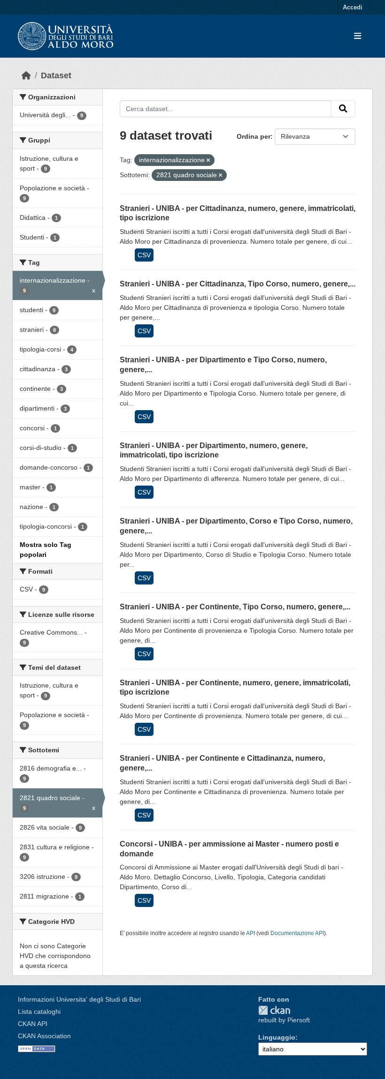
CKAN (274, 1010)
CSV (144, 255)
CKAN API (32, 1023)
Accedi (352, 7)
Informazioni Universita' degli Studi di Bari (79, 999)
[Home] (26, 75)
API (250, 933)
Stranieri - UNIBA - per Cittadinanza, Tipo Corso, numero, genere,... (237, 284)
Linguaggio (276, 1037)
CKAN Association (44, 1036)
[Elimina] (208, 160)
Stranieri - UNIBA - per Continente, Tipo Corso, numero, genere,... (235, 607)
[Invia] (343, 108)
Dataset (56, 75)
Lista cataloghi (39, 1011)
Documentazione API (297, 933)
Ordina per (253, 136)
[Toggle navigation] (357, 36)
